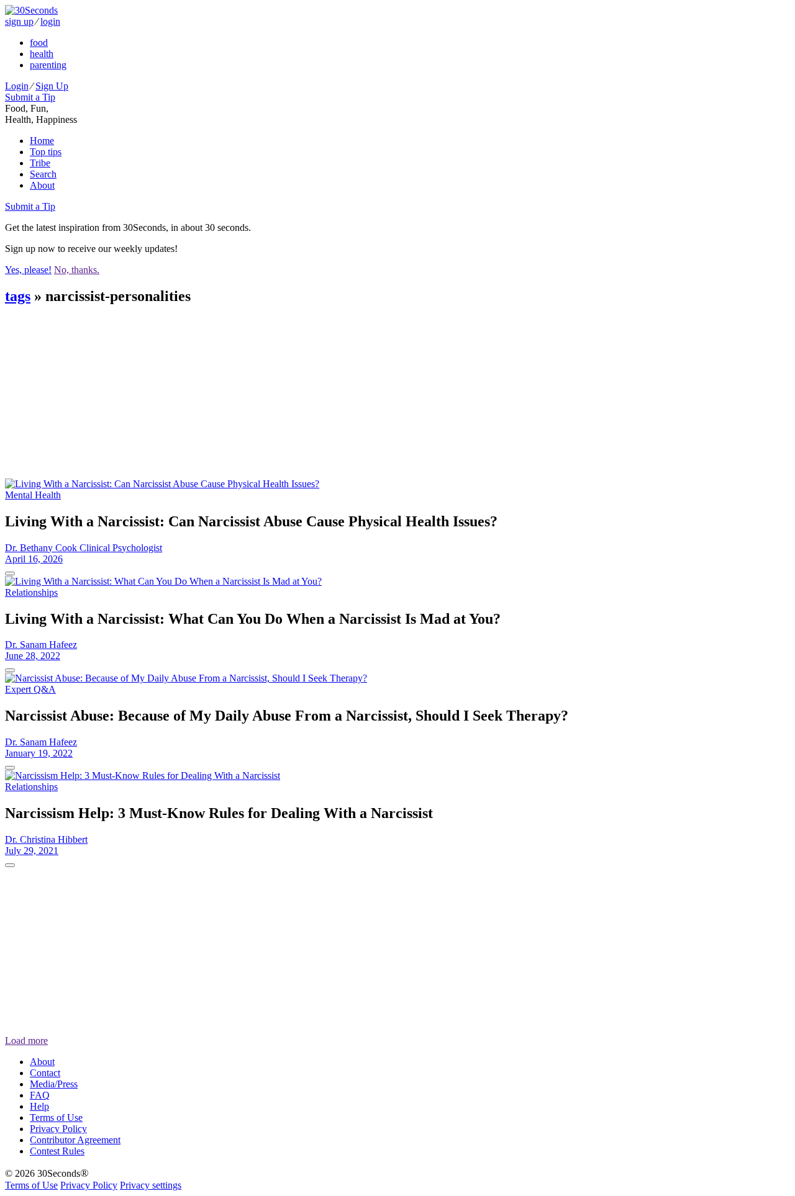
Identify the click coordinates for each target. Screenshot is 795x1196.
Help (39, 1106)
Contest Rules (57, 1151)
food (39, 42)
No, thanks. (76, 269)
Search (43, 174)
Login (17, 86)
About (42, 185)
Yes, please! (28, 269)
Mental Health (33, 495)
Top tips (45, 151)
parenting (48, 65)
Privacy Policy (58, 1128)
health (41, 53)
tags (17, 296)
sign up (19, 21)
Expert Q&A (30, 689)
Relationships (31, 592)
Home (42, 140)
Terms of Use (56, 1117)
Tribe (40, 163)
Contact (45, 1073)
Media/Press (54, 1084)
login (50, 21)
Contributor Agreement (75, 1140)
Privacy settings (150, 1185)
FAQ (40, 1095)
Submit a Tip (30, 97)
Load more (26, 1040)
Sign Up (51, 86)
